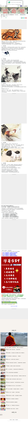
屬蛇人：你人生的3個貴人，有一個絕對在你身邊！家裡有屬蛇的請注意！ (15, 369)
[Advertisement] (14, 24)
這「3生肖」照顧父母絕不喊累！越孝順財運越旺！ (12, 372)
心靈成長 (6, 355)
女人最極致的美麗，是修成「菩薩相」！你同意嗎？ (12, 408)
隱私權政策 (16, 419)
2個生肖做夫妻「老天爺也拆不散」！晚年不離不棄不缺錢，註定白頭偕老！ (15, 382)
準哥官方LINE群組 (7, 300)
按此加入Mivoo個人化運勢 (14, 306)
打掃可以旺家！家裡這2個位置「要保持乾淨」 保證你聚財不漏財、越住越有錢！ (16, 362)
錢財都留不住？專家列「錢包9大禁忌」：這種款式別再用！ (13, 349)
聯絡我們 (11, 419)
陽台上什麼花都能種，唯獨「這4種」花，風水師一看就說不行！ (14, 385)
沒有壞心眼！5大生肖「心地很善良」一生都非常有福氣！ (13, 392)
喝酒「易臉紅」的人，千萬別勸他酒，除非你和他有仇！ (13, 405)
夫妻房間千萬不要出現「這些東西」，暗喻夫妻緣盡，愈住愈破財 (14, 395)
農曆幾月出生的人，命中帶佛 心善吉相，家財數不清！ (12, 359)
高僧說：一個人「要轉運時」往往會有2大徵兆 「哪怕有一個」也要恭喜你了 (14, 347)
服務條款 (14, 419)
